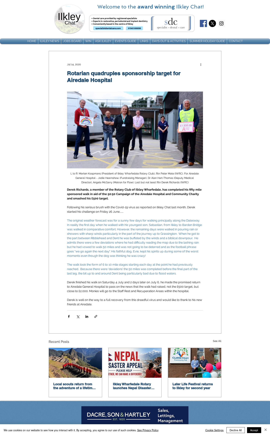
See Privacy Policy (148, 430)
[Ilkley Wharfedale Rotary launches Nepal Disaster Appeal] (135, 363)
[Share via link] (96, 316)
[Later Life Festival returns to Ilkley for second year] (194, 363)
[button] (49, 41)
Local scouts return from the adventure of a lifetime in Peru (73, 386)
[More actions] (201, 64)
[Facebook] (203, 23)
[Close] (265, 430)
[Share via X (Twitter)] (78, 316)
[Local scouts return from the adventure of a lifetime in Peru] (75, 363)
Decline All (236, 430)
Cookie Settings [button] (214, 430)
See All (217, 340)
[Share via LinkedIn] (87, 316)
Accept (254, 430)
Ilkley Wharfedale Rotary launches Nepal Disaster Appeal (132, 386)
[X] (212, 23)
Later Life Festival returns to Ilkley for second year (192, 386)
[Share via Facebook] (69, 316)
